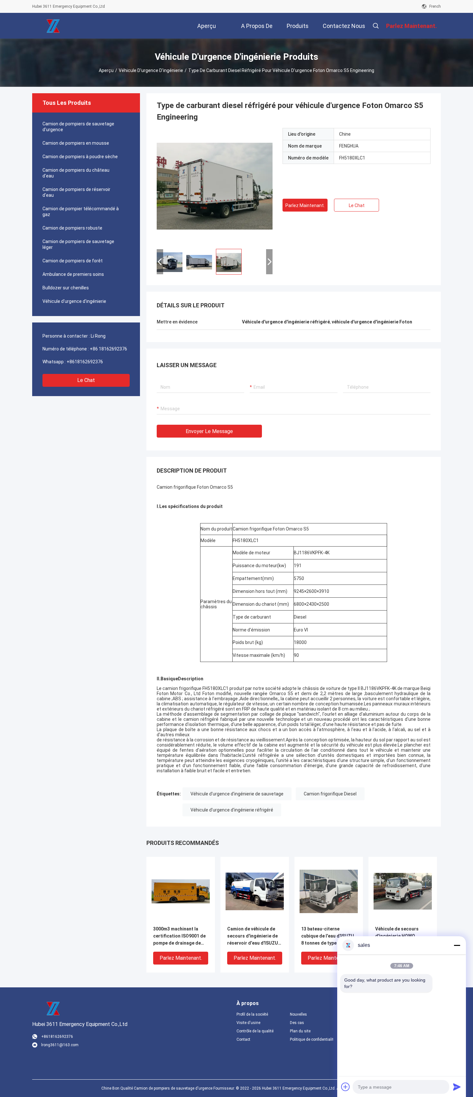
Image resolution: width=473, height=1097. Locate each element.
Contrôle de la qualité (255, 1031)
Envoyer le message (209, 431)
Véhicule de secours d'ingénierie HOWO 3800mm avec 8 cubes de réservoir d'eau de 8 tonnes (401, 936)
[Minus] (457, 945)
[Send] (457, 1087)
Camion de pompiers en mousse (75, 143)
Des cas (297, 1022)
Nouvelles (298, 1014)
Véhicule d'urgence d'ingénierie (151, 70)
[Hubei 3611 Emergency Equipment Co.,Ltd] (53, 25)
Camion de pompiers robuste (72, 228)
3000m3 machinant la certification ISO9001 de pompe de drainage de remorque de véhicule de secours (179, 936)
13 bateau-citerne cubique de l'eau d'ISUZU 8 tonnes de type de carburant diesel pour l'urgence (327, 936)
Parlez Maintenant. (305, 205)
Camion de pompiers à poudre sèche (80, 156)
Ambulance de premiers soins (73, 274)
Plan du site (300, 1031)
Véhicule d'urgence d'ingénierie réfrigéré (231, 809)
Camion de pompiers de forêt (72, 260)
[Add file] (345, 1087)
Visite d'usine (248, 1022)
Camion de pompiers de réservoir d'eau (76, 192)
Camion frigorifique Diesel (330, 793)
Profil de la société (252, 1014)
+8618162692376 (85, 361)
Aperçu (106, 70)
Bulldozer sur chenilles (65, 287)
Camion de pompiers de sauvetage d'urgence (78, 126)
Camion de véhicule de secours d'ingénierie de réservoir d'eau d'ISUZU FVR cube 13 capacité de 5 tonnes (253, 936)
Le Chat (86, 380)
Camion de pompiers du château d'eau (75, 173)
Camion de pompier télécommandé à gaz (80, 211)
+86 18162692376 (108, 348)
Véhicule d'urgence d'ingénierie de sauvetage (236, 793)
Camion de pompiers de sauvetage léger (78, 244)
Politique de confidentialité (311, 1039)
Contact (243, 1039)
